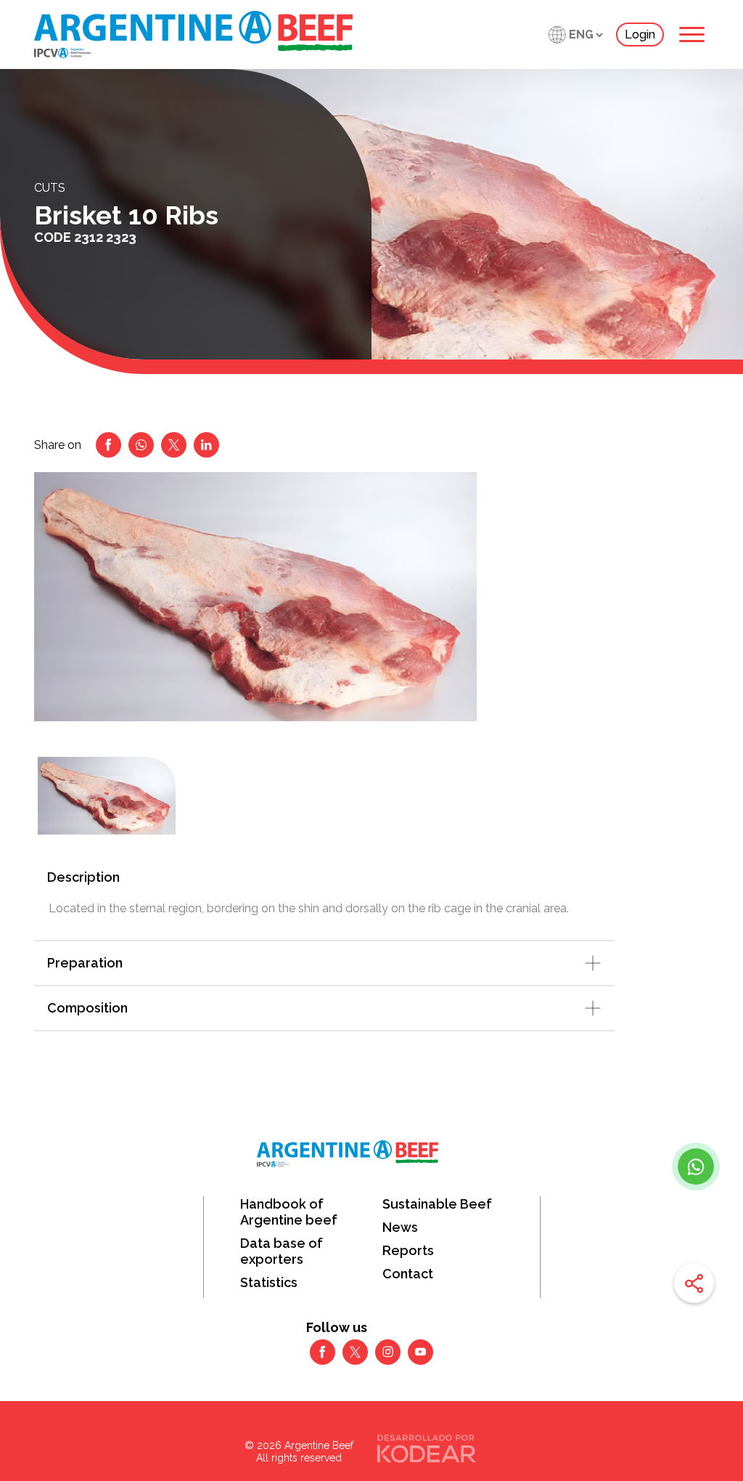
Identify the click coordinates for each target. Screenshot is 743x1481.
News (400, 1227)
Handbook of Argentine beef (288, 1212)
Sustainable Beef (437, 1204)
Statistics (268, 1282)
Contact (407, 1273)
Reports (408, 1250)
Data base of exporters (281, 1251)
